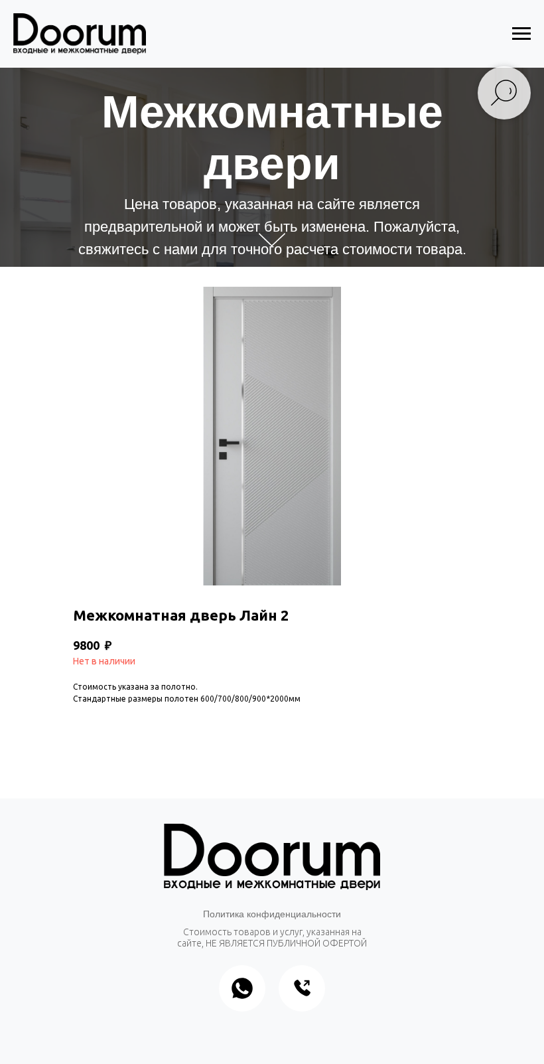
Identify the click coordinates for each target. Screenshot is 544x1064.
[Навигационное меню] (521, 33)
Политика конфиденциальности (272, 914)
